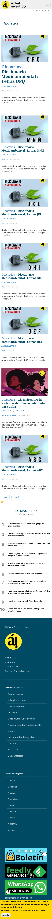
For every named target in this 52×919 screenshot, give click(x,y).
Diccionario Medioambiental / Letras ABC (22, 468)
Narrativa (12, 824)
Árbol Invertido (8, 86)
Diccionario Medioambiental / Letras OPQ (19, 76)
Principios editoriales (17, 700)
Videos (11, 830)
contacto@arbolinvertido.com (18, 898)
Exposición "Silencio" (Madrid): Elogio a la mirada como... (26, 610)
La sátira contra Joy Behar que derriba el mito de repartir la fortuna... (29, 535)
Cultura (11, 780)
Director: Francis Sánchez (17, 671)
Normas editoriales (17, 706)
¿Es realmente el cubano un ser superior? (26, 573)
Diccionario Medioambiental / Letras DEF (22, 340)
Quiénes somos (15, 694)
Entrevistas (13, 799)
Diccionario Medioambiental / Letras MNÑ (22, 148)
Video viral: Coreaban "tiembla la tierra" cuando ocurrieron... (29, 544)
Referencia (10, 662)
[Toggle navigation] (47, 4)
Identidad (12, 712)
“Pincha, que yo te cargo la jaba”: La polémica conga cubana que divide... (27, 554)
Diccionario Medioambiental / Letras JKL (21, 212)
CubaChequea (7, 411)
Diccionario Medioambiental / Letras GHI (21, 276)
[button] (34, 10)
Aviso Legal (13, 749)
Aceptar (5, 915)
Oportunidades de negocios (21, 737)
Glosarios (11, 67)
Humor (11, 805)
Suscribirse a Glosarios (2, 502)
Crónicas (12, 811)
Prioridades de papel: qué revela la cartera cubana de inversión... (26, 564)
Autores (11, 731)
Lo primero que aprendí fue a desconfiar (25, 601)
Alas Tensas (19, 411)
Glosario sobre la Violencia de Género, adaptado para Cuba (23, 403)
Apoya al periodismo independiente (24, 725)
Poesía (11, 817)
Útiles (3, 91)
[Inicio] (13, 4)
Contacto (12, 743)
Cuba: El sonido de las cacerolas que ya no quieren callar (26, 525)
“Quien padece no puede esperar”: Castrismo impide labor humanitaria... (27, 582)
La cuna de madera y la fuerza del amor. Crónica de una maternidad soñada (29, 592)
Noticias (11, 793)
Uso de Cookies (15, 756)
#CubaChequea (6, 415)
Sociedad (12, 787)
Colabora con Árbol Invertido (21, 719)
